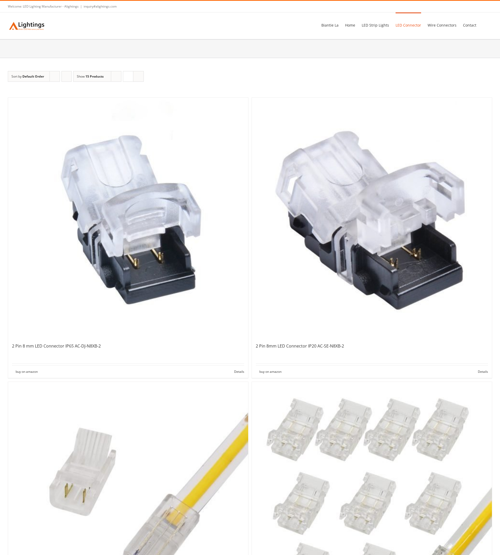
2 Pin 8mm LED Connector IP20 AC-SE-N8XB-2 (300, 346)
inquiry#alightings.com (100, 6)
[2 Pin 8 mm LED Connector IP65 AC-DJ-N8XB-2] (128, 218)
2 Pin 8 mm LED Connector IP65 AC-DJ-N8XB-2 (56, 346)
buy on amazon (27, 371)
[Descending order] (66, 76)
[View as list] (138, 76)
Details (239, 371)
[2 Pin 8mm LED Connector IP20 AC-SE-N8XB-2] (372, 218)
